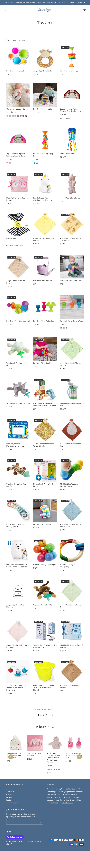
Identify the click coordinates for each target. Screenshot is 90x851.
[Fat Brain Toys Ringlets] (45, 349)
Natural (62, 118)
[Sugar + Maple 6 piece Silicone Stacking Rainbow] (18, 139)
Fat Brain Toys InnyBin (42, 109)
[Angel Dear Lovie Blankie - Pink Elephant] (18, 631)
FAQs (8, 800)
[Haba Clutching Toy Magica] (45, 550)
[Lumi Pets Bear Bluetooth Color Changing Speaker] (18, 550)
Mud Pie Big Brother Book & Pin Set (71, 646)
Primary (68, 118)
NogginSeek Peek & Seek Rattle (43, 485)
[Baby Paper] (18, 224)
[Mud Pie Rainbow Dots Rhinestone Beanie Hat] (15, 743)
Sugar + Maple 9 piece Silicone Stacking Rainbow (71, 110)
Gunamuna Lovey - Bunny (17, 109)
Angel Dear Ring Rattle (42, 71)
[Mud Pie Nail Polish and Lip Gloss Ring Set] (74, 743)
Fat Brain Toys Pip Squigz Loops (43, 154)
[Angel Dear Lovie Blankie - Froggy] (72, 349)
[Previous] (10, 756)
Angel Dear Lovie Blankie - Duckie (44, 239)
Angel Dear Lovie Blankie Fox (70, 444)
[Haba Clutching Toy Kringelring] (72, 550)
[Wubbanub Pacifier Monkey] (45, 591)
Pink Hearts (9, 245)
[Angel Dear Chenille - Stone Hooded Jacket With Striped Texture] (55, 743)
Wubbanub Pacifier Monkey (44, 605)
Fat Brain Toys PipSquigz (43, 321)
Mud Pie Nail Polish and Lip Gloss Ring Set (74, 755)
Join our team (12, 803)
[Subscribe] (40, 822)
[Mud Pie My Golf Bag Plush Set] (72, 389)
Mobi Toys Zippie (67, 153)
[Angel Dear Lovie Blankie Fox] (72, 429)
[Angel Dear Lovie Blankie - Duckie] (45, 224)
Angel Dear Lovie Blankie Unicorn (16, 606)
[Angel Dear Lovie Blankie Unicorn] (18, 591)
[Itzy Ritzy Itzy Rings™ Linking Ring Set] (18, 510)
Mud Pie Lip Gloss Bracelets (34, 754)
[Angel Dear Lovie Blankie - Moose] (72, 671)
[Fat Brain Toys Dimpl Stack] (72, 267)
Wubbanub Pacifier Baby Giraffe (16, 485)
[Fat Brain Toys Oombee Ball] (18, 307)
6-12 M (53, 769)
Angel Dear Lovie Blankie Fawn (16, 281)
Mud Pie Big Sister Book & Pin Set (16, 199)
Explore (12, 41)
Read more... (67, 803)
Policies (9, 797)
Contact (9, 794)
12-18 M (58, 769)
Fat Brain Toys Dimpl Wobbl (71, 321)
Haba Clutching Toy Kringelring (68, 565)
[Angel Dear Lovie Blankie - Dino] (72, 591)
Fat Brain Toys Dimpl (15, 71)
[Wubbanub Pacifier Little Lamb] (18, 349)
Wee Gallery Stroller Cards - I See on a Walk (45, 646)
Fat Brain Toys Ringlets (42, 363)
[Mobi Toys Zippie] (72, 139)
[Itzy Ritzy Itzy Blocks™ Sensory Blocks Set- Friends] (45, 389)
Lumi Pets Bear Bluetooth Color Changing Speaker (16, 565)
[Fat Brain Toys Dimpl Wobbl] (72, 307)
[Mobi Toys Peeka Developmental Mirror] (18, 429)
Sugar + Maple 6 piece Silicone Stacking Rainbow (17, 154)
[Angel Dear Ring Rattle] (45, 57)
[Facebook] (7, 832)
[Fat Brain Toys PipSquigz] (45, 307)
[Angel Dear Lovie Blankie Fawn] (18, 267)
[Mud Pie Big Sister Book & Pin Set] (18, 184)
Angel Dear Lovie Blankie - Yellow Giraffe (44, 444)
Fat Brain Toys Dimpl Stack (71, 280)
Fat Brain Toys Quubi (42, 524)
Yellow (20, 245)
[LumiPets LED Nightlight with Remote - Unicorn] (45, 184)
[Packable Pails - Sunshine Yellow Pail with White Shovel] (45, 671)
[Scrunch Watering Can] (45, 267)
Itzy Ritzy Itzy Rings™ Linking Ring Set (15, 525)
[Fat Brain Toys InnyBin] (45, 95)
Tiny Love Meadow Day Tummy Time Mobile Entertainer (16, 687)
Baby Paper (11, 238)
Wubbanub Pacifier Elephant (18, 403)
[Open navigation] (5, 10)
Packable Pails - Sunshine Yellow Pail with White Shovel (43, 687)
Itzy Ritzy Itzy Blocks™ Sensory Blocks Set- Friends (44, 404)
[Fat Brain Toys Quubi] (45, 510)
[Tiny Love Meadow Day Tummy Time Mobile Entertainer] (18, 671)
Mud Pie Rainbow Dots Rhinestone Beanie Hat (14, 755)
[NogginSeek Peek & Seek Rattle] (45, 470)
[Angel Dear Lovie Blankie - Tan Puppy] (72, 224)
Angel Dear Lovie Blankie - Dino (71, 606)
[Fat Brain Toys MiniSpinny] (72, 57)
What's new (45, 727)
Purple (16, 245)
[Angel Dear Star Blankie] (72, 184)
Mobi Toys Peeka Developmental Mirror (15, 444)
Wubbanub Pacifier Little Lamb (16, 364)
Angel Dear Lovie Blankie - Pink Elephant (17, 646)
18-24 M (49, 773)
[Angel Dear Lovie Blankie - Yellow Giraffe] (45, 429)
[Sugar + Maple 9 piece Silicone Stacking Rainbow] (72, 95)
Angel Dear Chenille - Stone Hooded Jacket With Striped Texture (53, 757)
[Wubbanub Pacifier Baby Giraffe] (18, 470)
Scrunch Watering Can (42, 280)
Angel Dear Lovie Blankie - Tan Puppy (71, 239)
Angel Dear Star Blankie (70, 198)
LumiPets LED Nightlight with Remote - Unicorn (43, 199)
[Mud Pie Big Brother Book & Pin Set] (72, 631)
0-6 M (48, 769)
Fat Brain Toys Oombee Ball (18, 321)
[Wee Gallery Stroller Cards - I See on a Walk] (45, 631)
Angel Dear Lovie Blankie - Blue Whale (71, 525)
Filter (23, 41)
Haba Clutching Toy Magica (44, 564)
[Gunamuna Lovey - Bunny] (18, 95)
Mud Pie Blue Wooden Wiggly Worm (69, 485)
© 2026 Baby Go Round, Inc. (18, 841)
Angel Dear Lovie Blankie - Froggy (71, 364)
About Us (10, 791)
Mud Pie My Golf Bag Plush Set (71, 404)
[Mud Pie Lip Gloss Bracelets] (35, 743)
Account (9, 789)
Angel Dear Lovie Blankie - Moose (71, 686)
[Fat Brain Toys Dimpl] (18, 57)
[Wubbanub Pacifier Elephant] (18, 389)
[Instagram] (10, 832)
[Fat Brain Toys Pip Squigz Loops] (45, 139)
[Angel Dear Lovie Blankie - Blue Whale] (72, 510)
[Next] (79, 756)
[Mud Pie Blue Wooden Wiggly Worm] (72, 470)
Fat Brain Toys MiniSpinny (70, 71)
